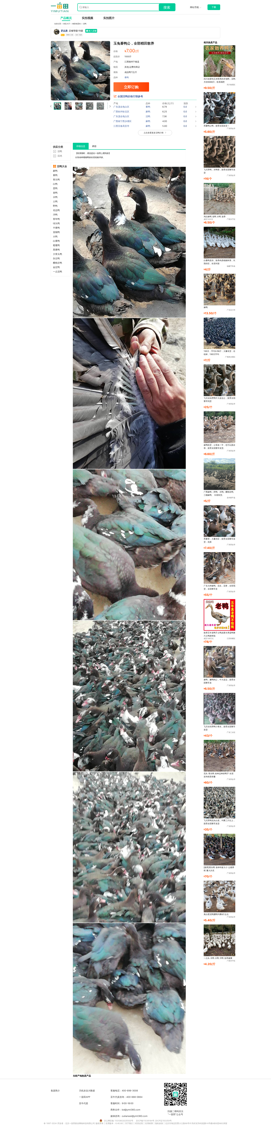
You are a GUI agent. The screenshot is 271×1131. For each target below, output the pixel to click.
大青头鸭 (57, 254)
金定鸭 (56, 267)
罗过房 (64, 30)
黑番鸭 (56, 250)
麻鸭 (55, 171)
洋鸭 (55, 214)
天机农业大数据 (87, 1090)
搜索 (166, 7)
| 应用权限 (149, 1123)
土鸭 (55, 201)
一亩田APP (84, 1097)
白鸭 (55, 184)
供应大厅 (67, 24)
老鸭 (55, 193)
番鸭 (126, 77)
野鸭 (55, 206)
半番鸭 (56, 228)
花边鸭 (56, 210)
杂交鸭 (56, 258)
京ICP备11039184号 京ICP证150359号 (154, 1120)
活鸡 (59, 155)
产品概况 (66, 18)
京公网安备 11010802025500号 (118, 1120)
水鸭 (55, 197)
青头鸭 (56, 179)
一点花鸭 (57, 271)
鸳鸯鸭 (56, 245)
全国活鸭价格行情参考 (130, 96)
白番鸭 (56, 241)
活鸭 (84, 24)
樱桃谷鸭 (57, 263)
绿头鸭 (56, 223)
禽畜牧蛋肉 (76, 24)
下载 (214, 7)
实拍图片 (109, 18)
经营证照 (139, 1123)
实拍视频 (87, 18)
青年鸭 (56, 219)
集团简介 (55, 1090)
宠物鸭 (56, 232)
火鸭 (55, 236)
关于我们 (129, 1123)
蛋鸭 (55, 188)
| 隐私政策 (159, 1123)
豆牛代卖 (83, 1103)
